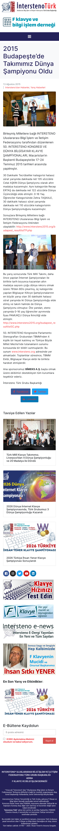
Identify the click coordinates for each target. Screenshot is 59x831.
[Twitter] (20, 573)
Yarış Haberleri (38, 87)
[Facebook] (6, 573)
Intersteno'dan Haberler (17, 87)
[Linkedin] (33, 573)
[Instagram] (13, 573)
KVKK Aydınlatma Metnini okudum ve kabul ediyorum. (18, 740)
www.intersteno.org (23, 351)
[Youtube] (26, 573)
